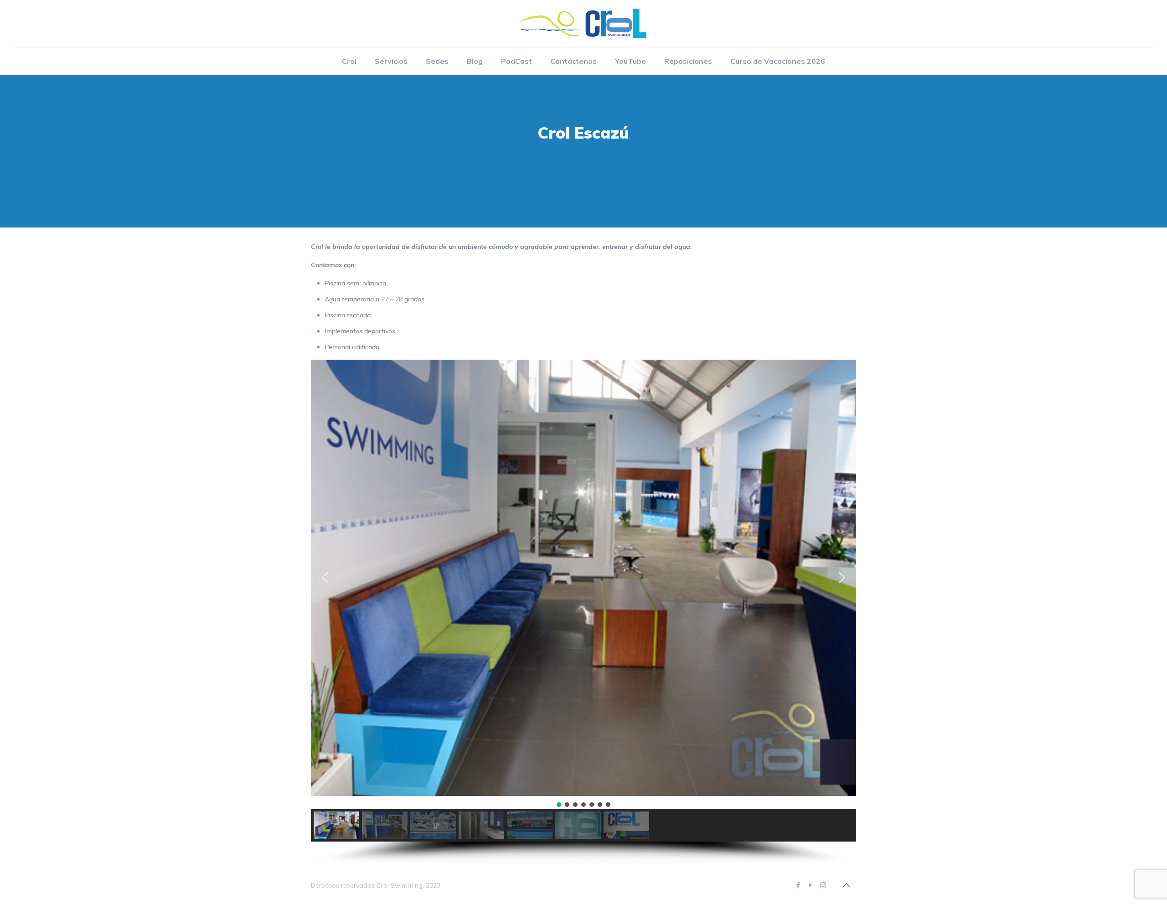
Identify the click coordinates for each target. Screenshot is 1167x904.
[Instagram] (823, 885)
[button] (325, 577)
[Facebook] (798, 885)
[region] (583, 613)
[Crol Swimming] (583, 23)
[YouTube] (811, 885)
